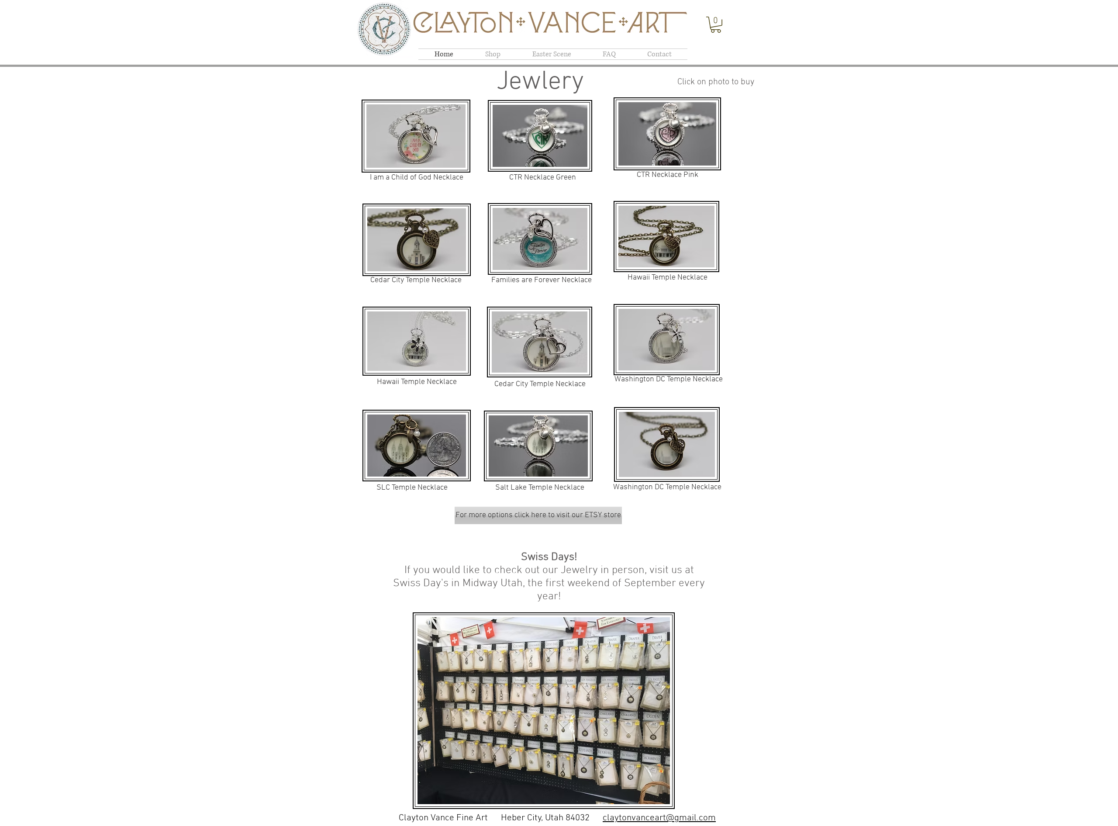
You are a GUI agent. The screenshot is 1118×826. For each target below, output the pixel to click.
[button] (715, 25)
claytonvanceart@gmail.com (659, 817)
